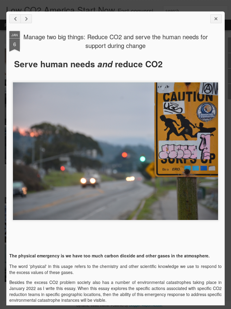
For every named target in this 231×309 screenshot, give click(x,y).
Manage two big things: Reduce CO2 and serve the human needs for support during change (115, 41)
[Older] (26, 18)
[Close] (216, 18)
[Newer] (15, 18)
